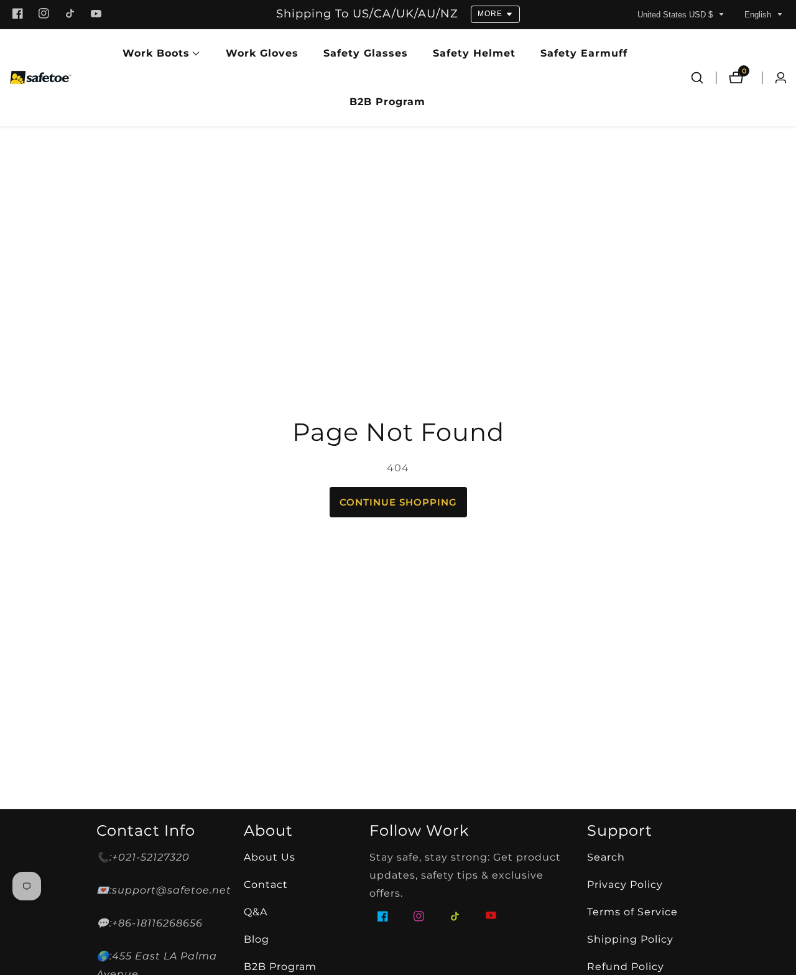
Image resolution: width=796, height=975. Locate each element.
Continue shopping (398, 502)
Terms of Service (632, 912)
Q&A (255, 912)
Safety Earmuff (583, 53)
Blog (256, 939)
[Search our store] (697, 78)
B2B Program (387, 102)
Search (606, 857)
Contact (266, 884)
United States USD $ (676, 14)
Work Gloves (262, 53)
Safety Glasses (365, 53)
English (759, 14)
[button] (156, 53)
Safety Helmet (474, 53)
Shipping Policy (630, 939)
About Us (269, 857)
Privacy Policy (625, 884)
